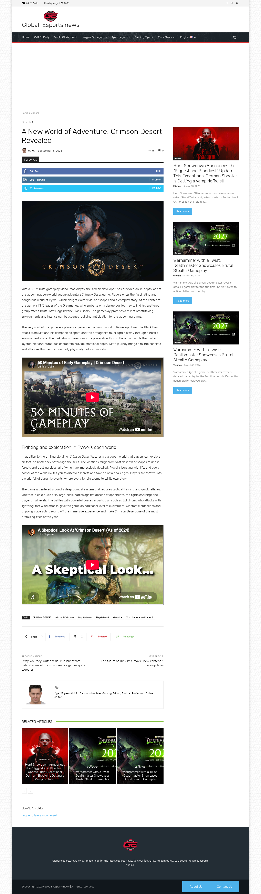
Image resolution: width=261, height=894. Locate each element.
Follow (156, 179)
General (35, 112)
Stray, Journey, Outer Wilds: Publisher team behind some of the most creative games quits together (53, 665)
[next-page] (30, 791)
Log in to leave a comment (39, 815)
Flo (33, 150)
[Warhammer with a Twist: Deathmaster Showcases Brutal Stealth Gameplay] (92, 756)
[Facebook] (227, 3)
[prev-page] (24, 791)
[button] (234, 37)
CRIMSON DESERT (42, 617)
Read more (182, 211)
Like (158, 171)
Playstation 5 (102, 617)
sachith (177, 275)
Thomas (177, 365)
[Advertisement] (130, 75)
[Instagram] (232, 3)
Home (25, 112)
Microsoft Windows (64, 617)
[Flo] (25, 150)
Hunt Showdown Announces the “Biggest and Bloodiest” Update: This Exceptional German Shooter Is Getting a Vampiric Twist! (45, 772)
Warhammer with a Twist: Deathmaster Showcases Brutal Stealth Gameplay (92, 775)
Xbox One (117, 617)
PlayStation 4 (85, 617)
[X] (236, 3)
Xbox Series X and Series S (139, 617)
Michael (177, 186)
